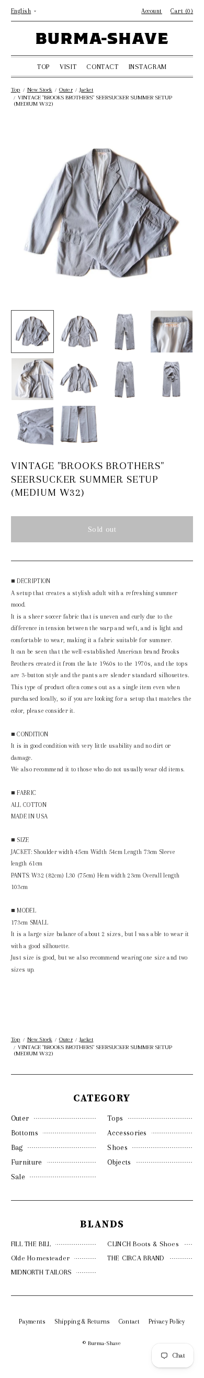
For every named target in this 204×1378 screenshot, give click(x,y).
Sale (18, 1176)
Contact (129, 1321)
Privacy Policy (167, 1321)
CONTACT (102, 67)
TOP (43, 67)
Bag (17, 1147)
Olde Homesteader (40, 1258)
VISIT (68, 67)
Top (15, 89)
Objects (119, 1162)
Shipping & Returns (82, 1321)
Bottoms (24, 1133)
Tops (115, 1118)
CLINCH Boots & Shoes (143, 1244)
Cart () (182, 11)
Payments (32, 1321)
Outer (20, 1118)
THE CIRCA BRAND (135, 1258)
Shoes (117, 1147)
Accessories (126, 1133)
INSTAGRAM (148, 67)
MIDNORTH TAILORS (41, 1272)
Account (151, 11)
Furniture (26, 1162)
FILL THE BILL (31, 1244)
